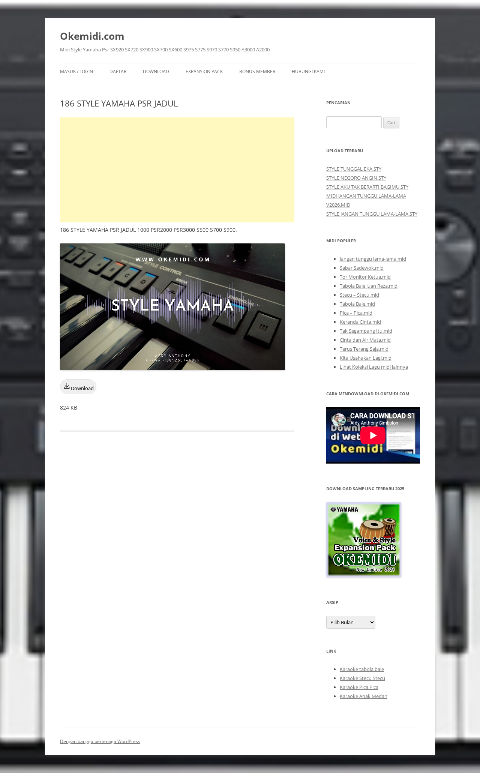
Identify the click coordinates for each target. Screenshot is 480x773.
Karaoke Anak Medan (363, 696)
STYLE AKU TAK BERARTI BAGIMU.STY (367, 186)
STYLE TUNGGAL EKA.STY (353, 168)
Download (156, 71)
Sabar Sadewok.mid (362, 267)
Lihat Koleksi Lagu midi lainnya (374, 366)
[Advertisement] (177, 169)
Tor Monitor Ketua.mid (365, 276)
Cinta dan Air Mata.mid (365, 339)
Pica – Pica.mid (356, 312)
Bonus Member (257, 71)
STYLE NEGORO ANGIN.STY (356, 177)
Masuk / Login (76, 71)
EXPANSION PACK (204, 71)
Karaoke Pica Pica (359, 687)
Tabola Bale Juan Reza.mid (369, 285)
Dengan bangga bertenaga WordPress (100, 741)
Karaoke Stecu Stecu (362, 678)
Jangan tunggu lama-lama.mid (373, 258)
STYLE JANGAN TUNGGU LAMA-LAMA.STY (371, 213)
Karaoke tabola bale (362, 669)
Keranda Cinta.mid (360, 321)
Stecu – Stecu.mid (359, 294)
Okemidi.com (92, 36)
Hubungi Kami (308, 71)
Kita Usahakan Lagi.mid (366, 357)
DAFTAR (118, 71)
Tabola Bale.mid (357, 303)
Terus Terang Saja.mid (364, 348)
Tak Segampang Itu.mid (366, 330)
